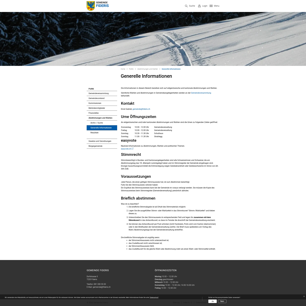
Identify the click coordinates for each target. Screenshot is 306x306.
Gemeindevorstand (96, 98)
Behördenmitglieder (97, 108)
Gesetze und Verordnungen (100, 141)
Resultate (94, 133)
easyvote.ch (127, 149)
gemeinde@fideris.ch (141, 109)
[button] (190, 6)
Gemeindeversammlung (99, 93)
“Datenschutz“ (154, 297)
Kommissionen (95, 103)
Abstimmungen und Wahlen (100, 118)
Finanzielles (94, 113)
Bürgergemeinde (95, 146)
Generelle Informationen (101, 128)
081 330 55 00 (100, 284)
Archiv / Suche (96, 123)
